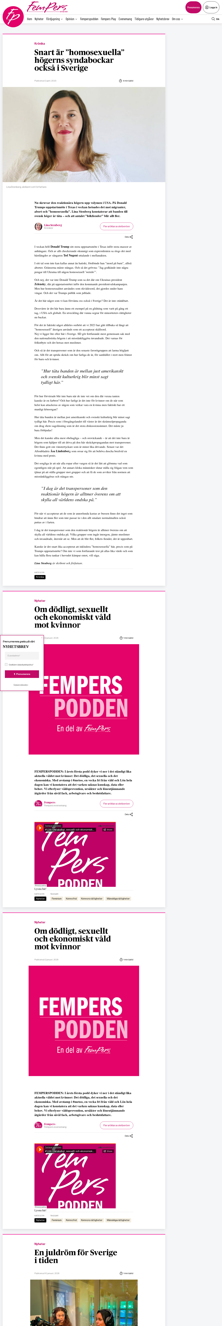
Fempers (49, 802)
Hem (29, 19)
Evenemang (125, 19)
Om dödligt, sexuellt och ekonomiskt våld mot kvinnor (72, 617)
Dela (127, 237)
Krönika (39, 43)
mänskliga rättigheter (118, 898)
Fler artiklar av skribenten (116, 226)
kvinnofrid (71, 898)
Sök (217, 18)
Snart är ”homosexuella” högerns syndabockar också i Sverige (79, 60)
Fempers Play (108, 19)
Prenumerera (193, 7)
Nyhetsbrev (162, 19)
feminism (57, 898)
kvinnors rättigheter (91, 898)
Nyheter (39, 19)
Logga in (213, 7)
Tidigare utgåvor (144, 19)
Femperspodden (89, 19)
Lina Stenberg (53, 225)
